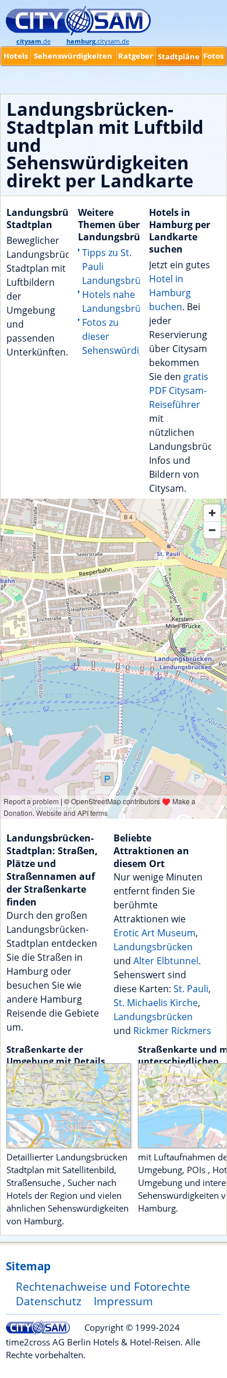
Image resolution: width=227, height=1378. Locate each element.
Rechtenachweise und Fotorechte (103, 1286)
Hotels (15, 56)
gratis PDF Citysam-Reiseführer (178, 390)
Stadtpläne (179, 56)
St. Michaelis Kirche (156, 1002)
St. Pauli (190, 988)
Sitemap (28, 1266)
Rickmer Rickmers (172, 1030)
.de (33, 41)
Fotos (213, 56)
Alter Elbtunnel (165, 960)
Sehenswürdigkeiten (73, 56)
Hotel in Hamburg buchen (170, 292)
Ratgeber (135, 56)
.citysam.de (97, 41)
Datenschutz (48, 1301)
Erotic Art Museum (155, 932)
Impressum (123, 1301)
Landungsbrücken (153, 946)
